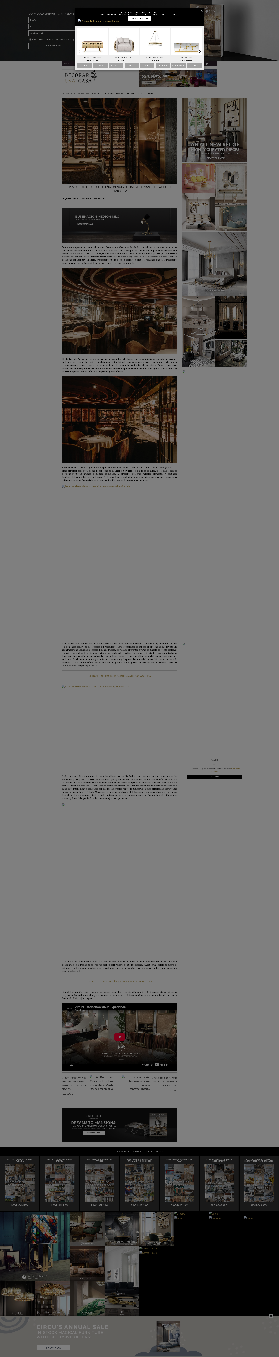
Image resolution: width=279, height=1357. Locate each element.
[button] (199, 51)
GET (85, 66)
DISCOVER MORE (139, 18)
